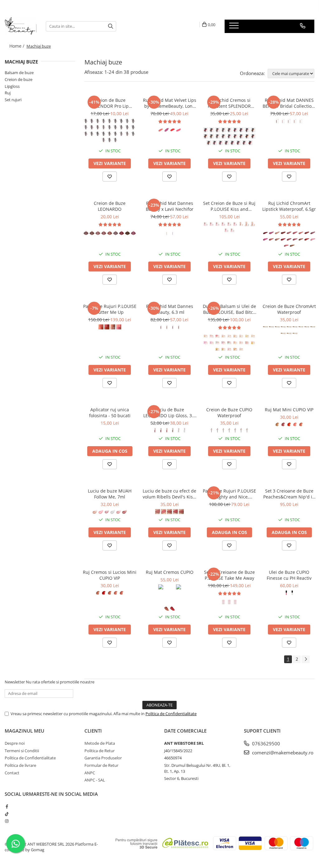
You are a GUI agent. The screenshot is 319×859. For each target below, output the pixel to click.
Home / (17, 46)
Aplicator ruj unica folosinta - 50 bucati (110, 412)
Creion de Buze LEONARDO (110, 206)
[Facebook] (7, 806)
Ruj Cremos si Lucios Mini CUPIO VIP (109, 575)
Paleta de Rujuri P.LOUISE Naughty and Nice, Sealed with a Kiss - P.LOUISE (229, 494)
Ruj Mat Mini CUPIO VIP (289, 410)
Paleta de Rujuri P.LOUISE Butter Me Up (109, 309)
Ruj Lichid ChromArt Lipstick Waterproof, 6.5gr (289, 206)
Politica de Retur (99, 750)
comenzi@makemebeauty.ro (282, 752)
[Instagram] (7, 821)
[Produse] (234, 27)
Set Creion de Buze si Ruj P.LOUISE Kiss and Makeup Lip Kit (229, 206)
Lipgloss (12, 86)
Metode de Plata (99, 743)
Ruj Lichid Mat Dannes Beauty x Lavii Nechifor (169, 206)
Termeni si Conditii (22, 750)
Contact (12, 773)
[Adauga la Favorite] (109, 177)
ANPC (89, 773)
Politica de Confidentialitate (171, 713)
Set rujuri (13, 99)
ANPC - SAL (94, 780)
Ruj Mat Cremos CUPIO (169, 572)
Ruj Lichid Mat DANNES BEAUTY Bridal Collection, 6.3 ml (289, 103)
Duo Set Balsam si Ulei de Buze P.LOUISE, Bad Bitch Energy (229, 309)
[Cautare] (110, 26)
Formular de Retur (101, 765)
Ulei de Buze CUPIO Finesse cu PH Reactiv (289, 575)
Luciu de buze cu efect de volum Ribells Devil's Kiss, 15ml (169, 494)
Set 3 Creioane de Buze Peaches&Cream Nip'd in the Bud (289, 494)
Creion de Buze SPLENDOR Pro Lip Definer (110, 103)
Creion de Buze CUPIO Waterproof (229, 412)
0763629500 (265, 743)
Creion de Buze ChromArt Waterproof (289, 309)
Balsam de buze (19, 72)
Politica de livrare (20, 765)
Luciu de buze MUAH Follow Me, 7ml (109, 494)
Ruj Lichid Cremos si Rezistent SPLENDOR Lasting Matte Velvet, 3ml (229, 103)
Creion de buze (18, 79)
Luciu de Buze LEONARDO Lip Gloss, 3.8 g (169, 412)
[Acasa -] (20, 26)
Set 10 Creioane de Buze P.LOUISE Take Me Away (229, 575)
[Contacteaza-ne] (303, 26)
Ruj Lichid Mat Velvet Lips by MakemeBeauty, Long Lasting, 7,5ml (169, 103)
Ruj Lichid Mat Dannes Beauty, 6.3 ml (169, 309)
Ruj (8, 93)
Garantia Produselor (103, 758)
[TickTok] (7, 814)
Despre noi (15, 743)
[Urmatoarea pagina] (306, 659)
